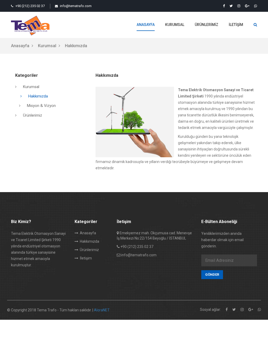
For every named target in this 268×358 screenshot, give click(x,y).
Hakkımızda (38, 96)
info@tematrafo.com (75, 6)
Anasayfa (146, 25)
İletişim (236, 25)
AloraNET (102, 310)
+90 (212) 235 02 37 (30, 6)
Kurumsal (174, 25)
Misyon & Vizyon (41, 105)
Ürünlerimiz (206, 25)
